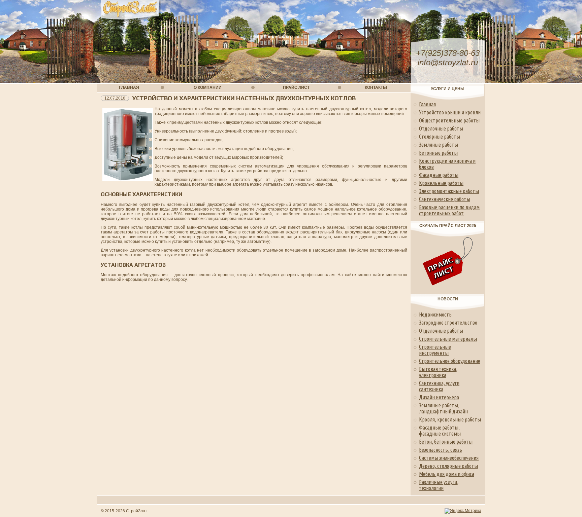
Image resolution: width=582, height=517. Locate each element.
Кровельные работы (441, 183)
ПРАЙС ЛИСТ (296, 87)
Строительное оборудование (449, 361)
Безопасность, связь (440, 450)
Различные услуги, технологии (438, 485)
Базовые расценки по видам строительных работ (449, 210)
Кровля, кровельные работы (450, 419)
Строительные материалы (448, 339)
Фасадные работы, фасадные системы (440, 430)
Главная (427, 104)
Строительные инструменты (435, 350)
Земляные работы (438, 145)
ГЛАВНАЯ (129, 87)
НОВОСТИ (448, 299)
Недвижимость (435, 314)
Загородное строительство (448, 323)
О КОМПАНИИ (208, 87)
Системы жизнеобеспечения (449, 458)
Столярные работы (439, 137)
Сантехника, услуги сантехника (439, 386)
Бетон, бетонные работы (446, 442)
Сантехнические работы (444, 199)
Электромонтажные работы (449, 191)
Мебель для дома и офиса (446, 474)
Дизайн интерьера (439, 397)
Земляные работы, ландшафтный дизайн (443, 408)
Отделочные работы (441, 128)
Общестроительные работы (449, 120)
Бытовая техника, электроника (438, 372)
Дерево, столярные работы (448, 466)
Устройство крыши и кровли (450, 112)
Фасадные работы (438, 175)
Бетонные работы (438, 153)
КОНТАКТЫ (376, 87)
